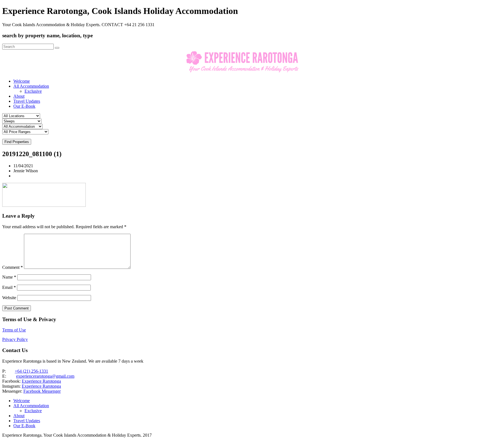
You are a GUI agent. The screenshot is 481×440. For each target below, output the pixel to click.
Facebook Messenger (42, 391)
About (18, 96)
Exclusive (33, 91)
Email (9, 287)
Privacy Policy (15, 339)
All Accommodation (31, 86)
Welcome (21, 81)
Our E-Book (24, 106)
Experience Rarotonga (41, 381)
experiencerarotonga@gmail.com (45, 376)
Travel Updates (26, 101)
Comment (12, 267)
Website (9, 297)
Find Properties (16, 142)
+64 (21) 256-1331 (31, 371)
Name (9, 277)
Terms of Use (14, 330)
